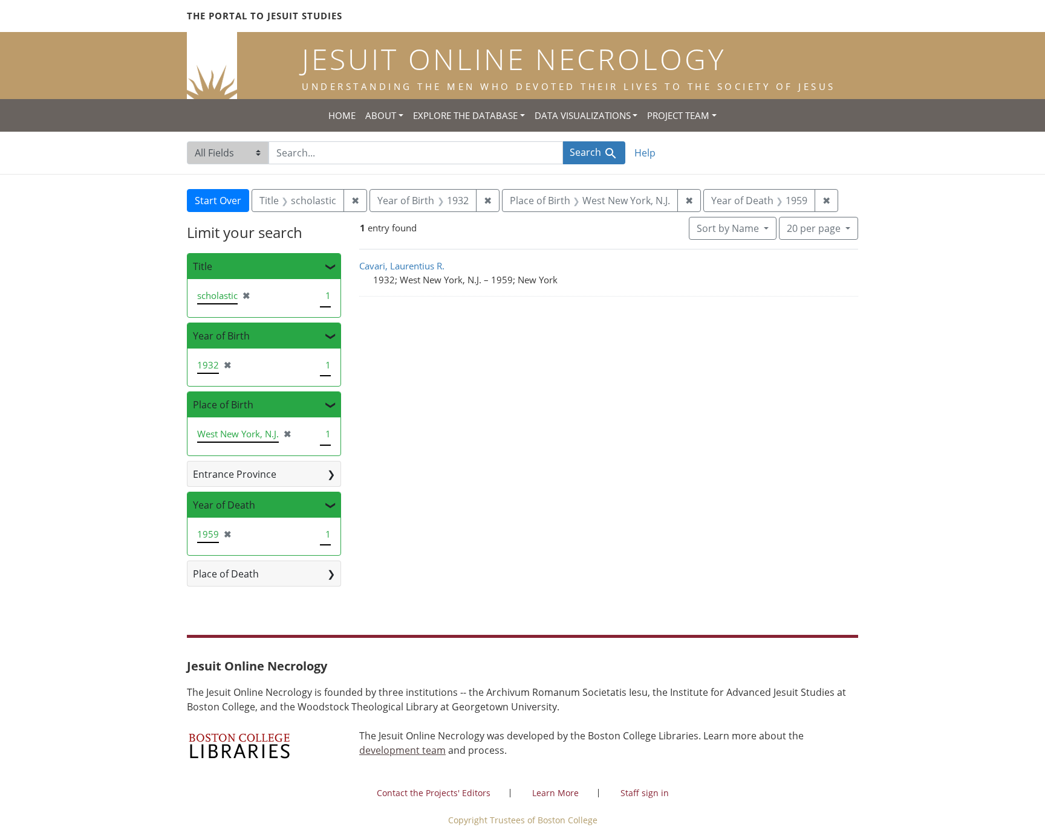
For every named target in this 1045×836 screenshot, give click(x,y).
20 (814, 228)
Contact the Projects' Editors (433, 793)
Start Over (218, 200)
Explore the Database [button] (465, 115)
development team (402, 750)
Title (202, 266)
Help (645, 152)
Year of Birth (221, 335)
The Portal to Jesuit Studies (264, 16)
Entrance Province (234, 474)
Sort (728, 228)
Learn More (555, 793)
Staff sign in (644, 793)
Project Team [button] (678, 115)
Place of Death (226, 573)
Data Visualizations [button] (583, 115)
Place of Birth (223, 404)
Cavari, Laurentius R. (401, 266)
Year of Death (224, 505)
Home (342, 115)
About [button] (380, 115)
